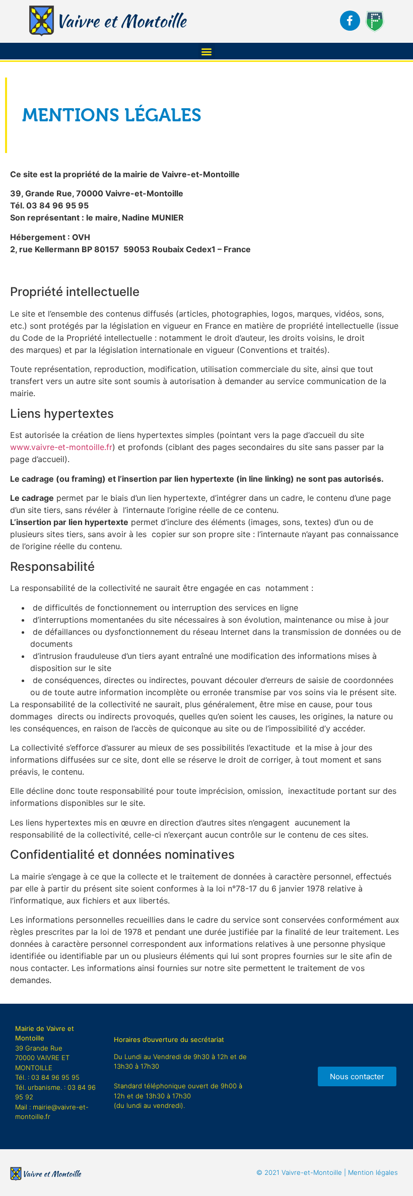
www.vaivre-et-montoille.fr (61, 447)
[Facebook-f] (350, 21)
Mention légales (327, 1172)
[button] (206, 51)
